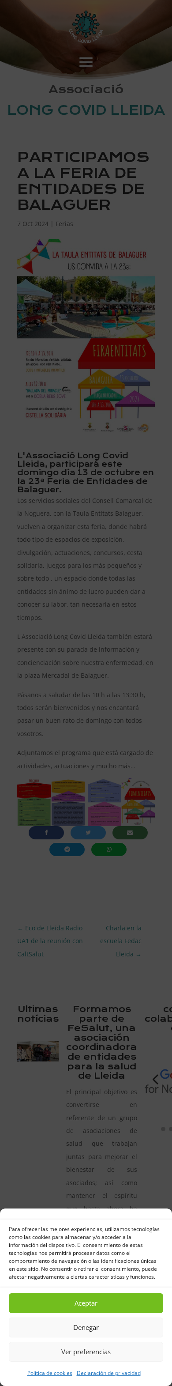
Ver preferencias (86, 1351)
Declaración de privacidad (109, 1373)
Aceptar (86, 1303)
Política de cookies (49, 1373)
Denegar (86, 1327)
